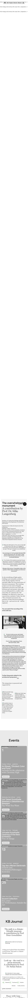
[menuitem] (22, 995)
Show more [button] (5, 776)
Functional (14, 982)
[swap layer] (25, 504)
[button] (23, 2)
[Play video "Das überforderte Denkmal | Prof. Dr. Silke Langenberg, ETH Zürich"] (14, 622)
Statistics (22, 982)
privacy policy (7, 979)
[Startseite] (5, 2)
